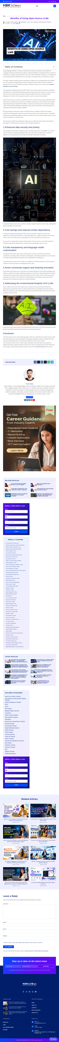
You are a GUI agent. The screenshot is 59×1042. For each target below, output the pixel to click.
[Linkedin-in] (29, 992)
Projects (5, 1022)
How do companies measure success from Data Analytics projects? (45, 671)
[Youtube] (35, 992)
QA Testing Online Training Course (12, 543)
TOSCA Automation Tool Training (12, 568)
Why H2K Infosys (36, 1010)
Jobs (4, 1024)
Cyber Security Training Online (11, 644)
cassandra (8, 713)
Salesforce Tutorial (10, 745)
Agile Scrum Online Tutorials (13, 696)
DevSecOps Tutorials (11, 725)
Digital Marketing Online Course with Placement (15, 646)
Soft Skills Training (9, 625)
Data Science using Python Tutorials (15, 721)
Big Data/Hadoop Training (10, 558)
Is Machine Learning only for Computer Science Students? (19, 489)
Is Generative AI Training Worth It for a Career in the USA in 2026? (45, 661)
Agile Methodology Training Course (12, 574)
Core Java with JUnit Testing (11, 597)
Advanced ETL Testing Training (12, 611)
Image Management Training (11, 629)
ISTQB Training (9, 631)
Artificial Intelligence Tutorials (42, 22)
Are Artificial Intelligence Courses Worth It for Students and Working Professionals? (19, 671)
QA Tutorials (8, 743)
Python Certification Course (11, 550)
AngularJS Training (9, 607)
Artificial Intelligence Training (11, 562)
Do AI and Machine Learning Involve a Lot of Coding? (18, 484)
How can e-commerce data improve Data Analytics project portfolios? (44, 666)
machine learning (9, 734)
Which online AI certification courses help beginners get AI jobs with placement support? (19, 666)
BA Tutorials (8, 708)
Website (5, 935)
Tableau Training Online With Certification (13, 560)
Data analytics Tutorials (11, 717)
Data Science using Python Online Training (14, 554)
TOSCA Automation (10, 753)
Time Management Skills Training (12, 586)
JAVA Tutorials (9, 732)
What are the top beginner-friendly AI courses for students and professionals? (19, 661)
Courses (34, 1007)
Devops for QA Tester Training (11, 609)
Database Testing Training (11, 599)
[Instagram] (32, 992)
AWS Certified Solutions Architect (12, 572)
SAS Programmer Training (11, 615)
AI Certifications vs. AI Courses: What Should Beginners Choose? (43, 682)
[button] (37, 6)
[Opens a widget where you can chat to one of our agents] (53, 1039)
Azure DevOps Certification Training (12, 566)
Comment (6, 903)
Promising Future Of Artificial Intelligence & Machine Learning (19, 495)
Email (6, 520)
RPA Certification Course (10, 580)
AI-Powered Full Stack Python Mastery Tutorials (15, 699)
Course (6, 525)
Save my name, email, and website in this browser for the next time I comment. (23, 942)
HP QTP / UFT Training (10, 617)
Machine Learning (9, 576)
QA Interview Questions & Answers (14, 740)
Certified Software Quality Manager (12, 627)
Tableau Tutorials (9, 751)
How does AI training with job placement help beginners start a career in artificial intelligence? (19, 677)
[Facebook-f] (23, 992)
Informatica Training (9, 613)
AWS (6, 704)
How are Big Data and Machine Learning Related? (45, 489)
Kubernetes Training (9, 588)
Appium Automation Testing (11, 603)
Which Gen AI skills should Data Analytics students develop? (18, 682)
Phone (6, 514)
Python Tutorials (9, 738)
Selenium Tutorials (10, 747)
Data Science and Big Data (11, 623)
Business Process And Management (12, 582)
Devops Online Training (10, 601)
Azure (6, 706)
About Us (34, 1005)
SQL (6, 749)
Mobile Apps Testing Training (11, 593)
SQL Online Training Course (11, 640)
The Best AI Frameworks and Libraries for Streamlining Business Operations (44, 495)
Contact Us (35, 1012)
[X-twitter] (26, 992)
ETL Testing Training (10, 621)
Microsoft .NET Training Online (11, 556)
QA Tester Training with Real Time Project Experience (16, 570)
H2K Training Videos (8, 1027)
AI (19, 103)
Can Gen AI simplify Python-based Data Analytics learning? (44, 676)
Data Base (8, 719)
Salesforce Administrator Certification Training (14, 564)
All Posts (29, 397)
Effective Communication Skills (11, 605)
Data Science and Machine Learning (12, 578)
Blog (4, 16)
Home (33, 1002)
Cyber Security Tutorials (11, 715)
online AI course (40, 346)
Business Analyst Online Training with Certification (15, 545)
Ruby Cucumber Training (10, 584)
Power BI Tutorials (10, 736)
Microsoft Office (9, 595)
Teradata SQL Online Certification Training (14, 642)
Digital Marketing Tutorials (12, 728)
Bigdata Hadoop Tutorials (12, 710)
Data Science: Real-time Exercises (12, 619)
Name (6, 509)
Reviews (5, 1029)
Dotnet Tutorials (9, 730)
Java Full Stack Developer (11, 552)
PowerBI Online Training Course (12, 638)
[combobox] (7, 517)
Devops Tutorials (9, 723)
